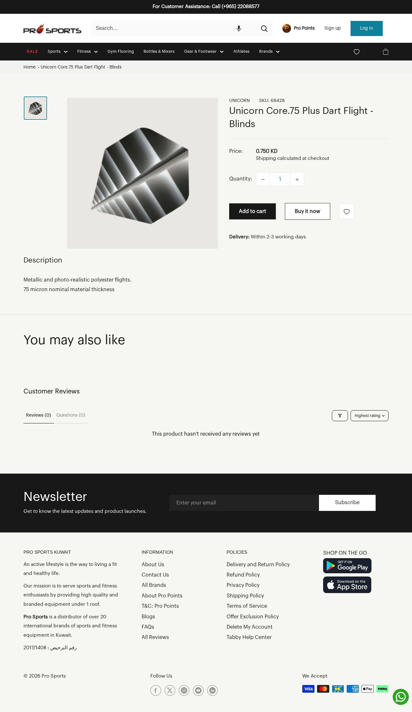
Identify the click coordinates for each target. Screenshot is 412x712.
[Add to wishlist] (346, 211)
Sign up (332, 28)
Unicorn (239, 100)
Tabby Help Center (249, 637)
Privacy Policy (243, 585)
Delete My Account (250, 627)
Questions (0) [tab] (70, 415)
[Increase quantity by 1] (297, 179)
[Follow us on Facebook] (155, 690)
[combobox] (173, 28)
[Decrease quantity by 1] (263, 179)
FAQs (148, 627)
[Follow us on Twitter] (169, 690)
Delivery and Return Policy (258, 564)
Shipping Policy (245, 595)
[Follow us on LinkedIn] (212, 690)
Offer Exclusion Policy (253, 616)
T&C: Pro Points (160, 606)
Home (29, 67)
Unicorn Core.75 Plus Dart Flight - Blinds (81, 67)
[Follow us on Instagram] (184, 690)
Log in (366, 28)
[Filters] (340, 415)
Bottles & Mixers (159, 51)
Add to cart (252, 211)
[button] (239, 28)
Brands (266, 51)
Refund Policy (243, 575)
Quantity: (240, 179)
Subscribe (347, 502)
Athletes (241, 51)
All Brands (154, 585)
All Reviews (155, 637)
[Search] (265, 28)
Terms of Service (247, 606)
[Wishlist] (356, 52)
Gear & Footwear (200, 51)
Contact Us (155, 575)
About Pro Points (162, 595)
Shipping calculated (278, 158)
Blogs (148, 616)
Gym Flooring (121, 51)
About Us (153, 564)
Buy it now (307, 211)
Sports (54, 51)
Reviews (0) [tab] (38, 415)
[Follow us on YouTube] (198, 690)
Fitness (84, 51)
